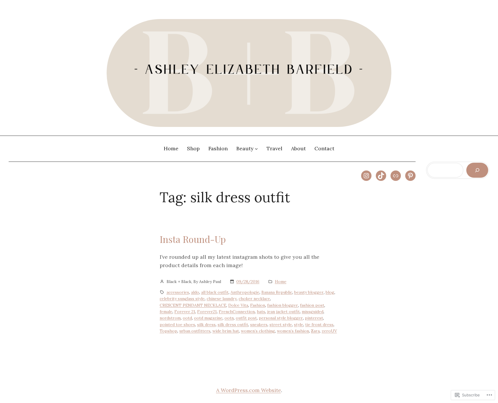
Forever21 (207, 311)
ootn (229, 317)
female (166, 311)
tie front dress (319, 324)
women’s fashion (293, 330)
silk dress (206, 324)
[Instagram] (366, 175)
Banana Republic (276, 292)
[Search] (477, 170)
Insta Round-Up (193, 239)
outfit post (246, 317)
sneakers (258, 324)
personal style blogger (281, 317)
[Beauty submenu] (256, 148)
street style (280, 324)
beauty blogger (309, 292)
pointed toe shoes (177, 324)
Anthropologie (245, 292)
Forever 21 (184, 311)
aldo (195, 292)
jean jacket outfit (283, 311)
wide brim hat (225, 330)
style (298, 324)
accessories (178, 292)
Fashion (257, 305)
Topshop (168, 330)
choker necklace (254, 298)
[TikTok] (381, 175)
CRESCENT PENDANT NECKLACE (193, 305)
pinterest (314, 317)
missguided (312, 311)
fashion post (312, 305)
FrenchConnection (237, 311)
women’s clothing (258, 330)
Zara (315, 330)
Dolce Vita (238, 305)
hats (261, 311)
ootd (187, 317)
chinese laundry (222, 298)
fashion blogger (282, 305)
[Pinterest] (410, 175)
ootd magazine (208, 317)
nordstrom (170, 317)
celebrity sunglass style (182, 298)
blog (330, 292)
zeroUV (329, 330)
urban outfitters (194, 330)
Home (280, 281)
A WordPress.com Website (248, 390)
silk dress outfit (233, 324)
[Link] (396, 175)
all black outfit (215, 292)
